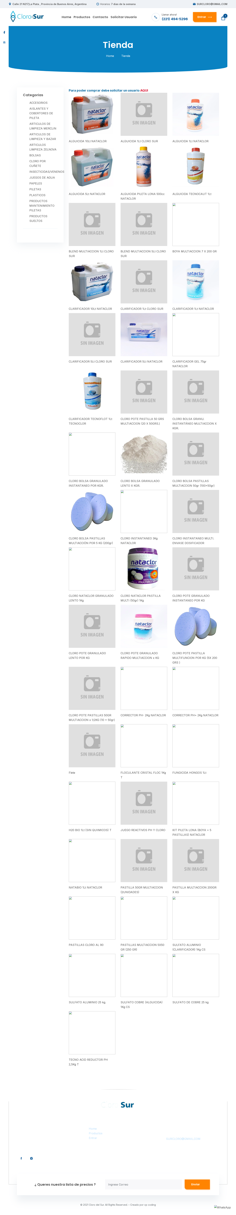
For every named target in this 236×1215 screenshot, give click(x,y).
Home (66, 17)
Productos (82, 17)
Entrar (93, 1138)
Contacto (100, 17)
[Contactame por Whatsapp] (222, 1207)
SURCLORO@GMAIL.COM (212, 4)
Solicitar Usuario (124, 17)
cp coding (150, 1204)
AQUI (144, 90)
